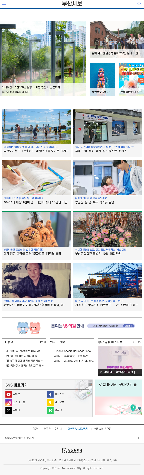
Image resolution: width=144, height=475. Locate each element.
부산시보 (72, 4)
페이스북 (59, 394)
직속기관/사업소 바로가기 (19, 438)
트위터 (16, 410)
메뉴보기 (4, 4)
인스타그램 (19, 402)
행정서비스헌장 (103, 428)
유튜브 (16, 394)
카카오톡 (59, 402)
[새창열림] (72, 333)
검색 (139, 4)
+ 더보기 (41, 342)
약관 (35, 428)
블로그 (58, 410)
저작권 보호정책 (53, 428)
